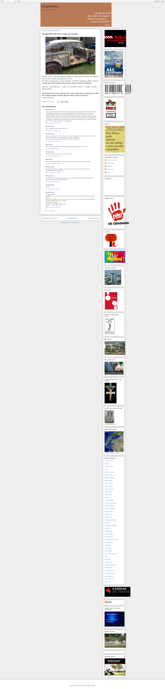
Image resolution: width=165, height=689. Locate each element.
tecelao (108, 172)
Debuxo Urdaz (110, 163)
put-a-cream (108, 548)
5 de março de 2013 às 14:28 (53, 130)
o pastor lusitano (109, 534)
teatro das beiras (109, 576)
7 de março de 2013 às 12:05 (53, 189)
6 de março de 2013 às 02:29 (53, 172)
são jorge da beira (109, 573)
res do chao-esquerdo (111, 553)
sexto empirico (108, 562)
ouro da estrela (109, 536)
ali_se (106, 469)
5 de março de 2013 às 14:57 (53, 141)
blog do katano (109, 480)
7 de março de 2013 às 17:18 (53, 207)
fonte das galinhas (110, 506)
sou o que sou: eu (109, 570)
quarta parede (108, 550)
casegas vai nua (109, 489)
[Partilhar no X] (64, 102)
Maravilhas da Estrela (110, 520)
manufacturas (108, 517)
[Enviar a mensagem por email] (61, 102)
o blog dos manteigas (110, 525)
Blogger (93, 685)
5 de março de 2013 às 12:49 (53, 123)
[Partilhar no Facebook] (66, 102)
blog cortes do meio (110, 475)
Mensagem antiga (93, 218)
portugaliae (108, 545)
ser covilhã (107, 559)
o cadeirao (107, 528)
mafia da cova (108, 514)
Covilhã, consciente (111, 160)
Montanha (107, 522)
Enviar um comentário (49, 210)
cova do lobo (108, 491)
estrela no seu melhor (110, 503)
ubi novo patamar (109, 579)
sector (106, 556)
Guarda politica (109, 511)
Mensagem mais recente (49, 218)
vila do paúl (108, 581)
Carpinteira (49, 6)
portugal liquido (109, 542)
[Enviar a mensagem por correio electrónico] (58, 101)
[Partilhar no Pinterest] (67, 102)
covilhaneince (110, 169)
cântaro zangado (109, 500)
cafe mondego (108, 483)
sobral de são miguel (110, 565)
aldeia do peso (109, 466)
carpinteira (109, 166)
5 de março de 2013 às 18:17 (53, 148)
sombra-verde (108, 567)
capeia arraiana (109, 486)
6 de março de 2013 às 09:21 (53, 181)
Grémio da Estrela (109, 508)
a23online (107, 463)
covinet (106, 497)
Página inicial (72, 218)
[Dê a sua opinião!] (63, 102)
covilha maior (108, 494)
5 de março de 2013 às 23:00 (53, 163)
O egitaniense (108, 531)
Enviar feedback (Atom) (74, 222)
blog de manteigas (110, 477)
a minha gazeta (109, 461)
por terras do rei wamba (111, 539)
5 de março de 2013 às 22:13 (53, 156)
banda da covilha (109, 472)
